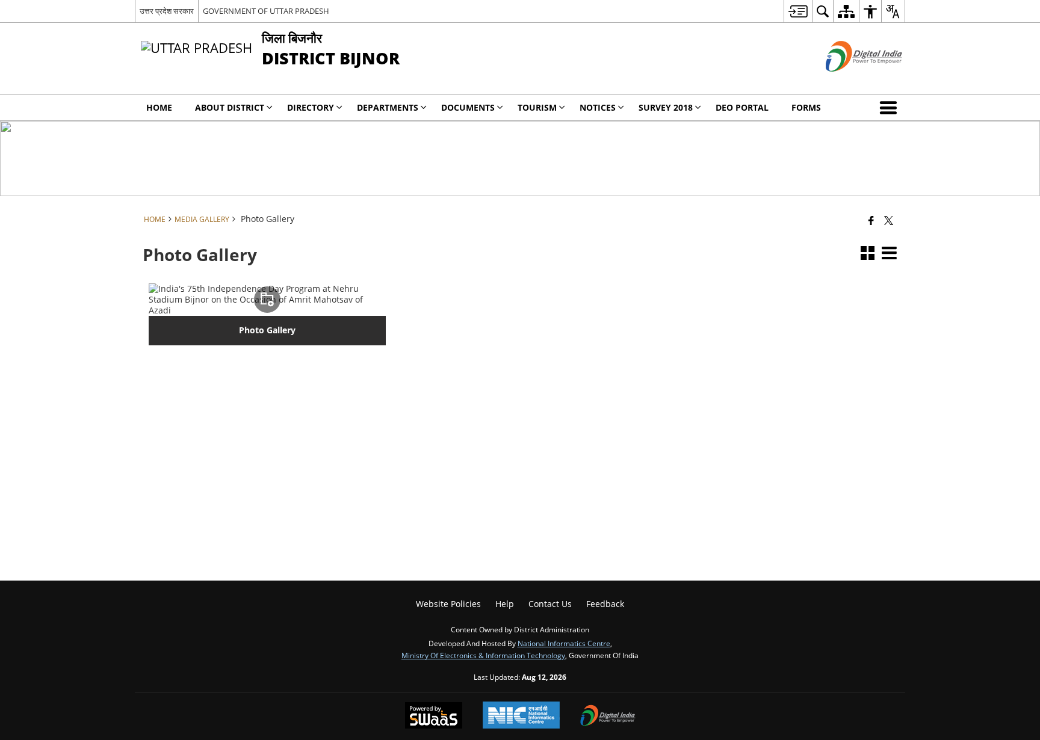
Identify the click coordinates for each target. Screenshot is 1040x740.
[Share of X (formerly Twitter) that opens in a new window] (888, 220)
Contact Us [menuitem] (550, 603)
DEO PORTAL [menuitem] (742, 107)
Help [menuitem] (504, 603)
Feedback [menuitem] (605, 603)
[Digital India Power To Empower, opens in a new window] (608, 716)
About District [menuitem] (229, 107)
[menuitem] (798, 11)
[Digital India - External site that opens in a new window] (849, 81)
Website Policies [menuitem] (448, 603)
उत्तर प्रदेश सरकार (167, 10)
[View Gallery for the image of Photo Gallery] (267, 299)
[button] (890, 107)
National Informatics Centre (564, 643)
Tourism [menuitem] (537, 107)
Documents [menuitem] (468, 107)
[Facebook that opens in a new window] (871, 220)
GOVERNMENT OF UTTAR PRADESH (266, 10)
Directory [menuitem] (310, 107)
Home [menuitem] (159, 107)
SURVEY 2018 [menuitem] (666, 107)
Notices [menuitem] (598, 107)
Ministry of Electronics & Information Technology (483, 655)
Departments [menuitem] (387, 107)
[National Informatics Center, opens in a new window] (521, 716)
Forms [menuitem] (806, 107)
